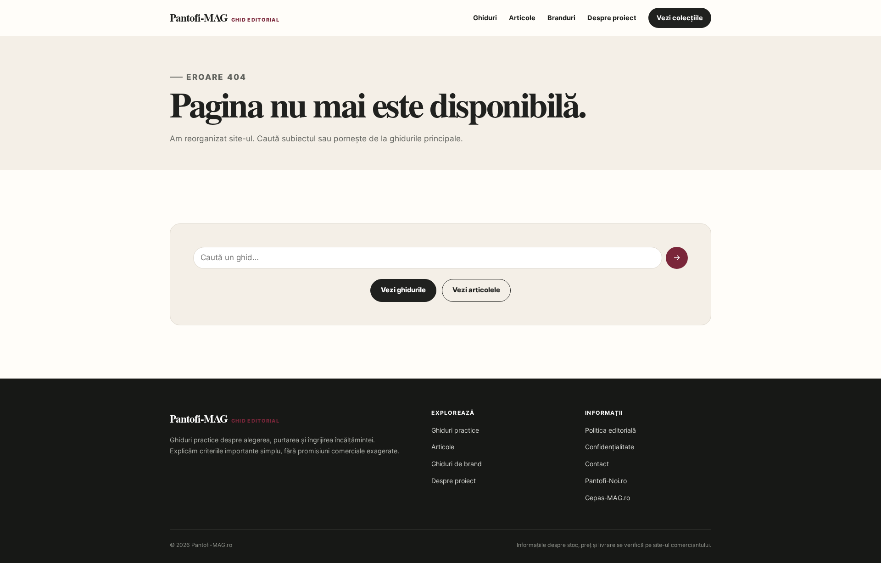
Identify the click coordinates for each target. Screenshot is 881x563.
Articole (522, 18)
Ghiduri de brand (456, 464)
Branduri (561, 18)
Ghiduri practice (455, 430)
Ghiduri (485, 18)
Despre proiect (611, 18)
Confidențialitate (609, 447)
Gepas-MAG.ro (607, 498)
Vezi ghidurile (403, 290)
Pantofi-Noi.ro (606, 481)
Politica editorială (610, 430)
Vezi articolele (476, 290)
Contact (597, 464)
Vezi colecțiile (680, 18)
